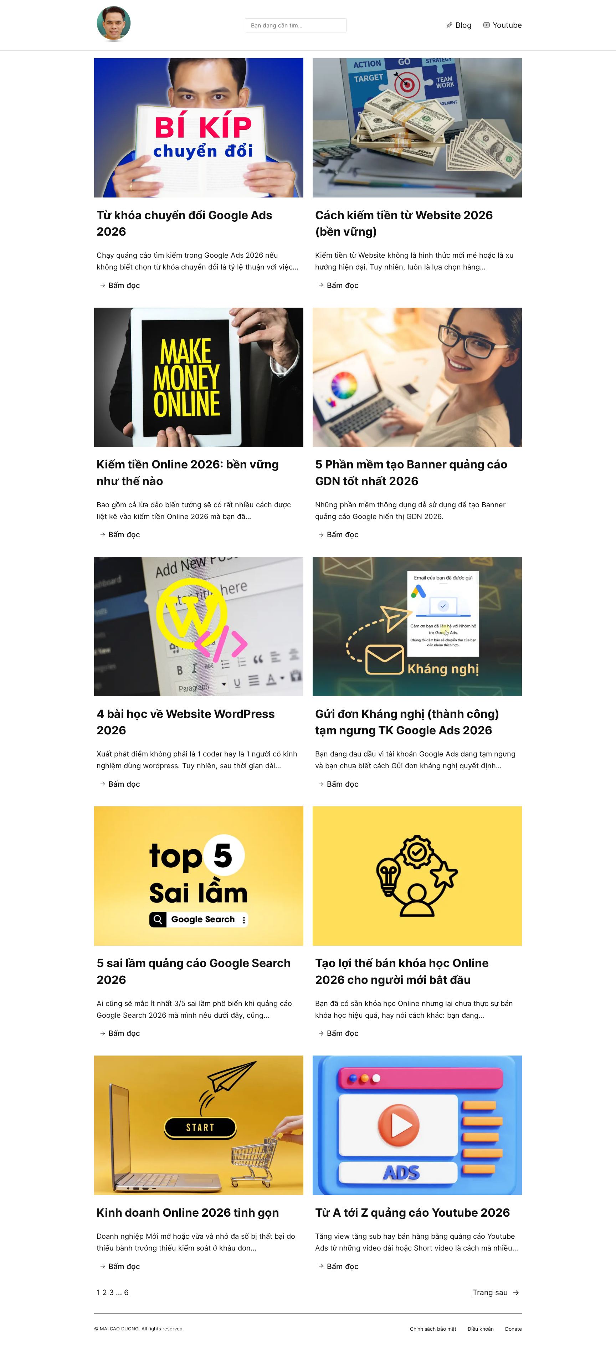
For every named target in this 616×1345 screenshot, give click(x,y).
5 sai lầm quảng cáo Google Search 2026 (194, 971)
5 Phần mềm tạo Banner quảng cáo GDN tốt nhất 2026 (411, 472)
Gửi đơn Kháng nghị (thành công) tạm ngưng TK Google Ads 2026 (407, 722)
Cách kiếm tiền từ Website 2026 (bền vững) (404, 223)
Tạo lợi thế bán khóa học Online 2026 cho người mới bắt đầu (402, 971)
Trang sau (496, 1292)
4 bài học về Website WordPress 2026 (186, 722)
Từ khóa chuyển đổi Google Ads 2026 (184, 223)
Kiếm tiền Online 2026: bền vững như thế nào (188, 472)
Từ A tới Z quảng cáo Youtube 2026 (412, 1213)
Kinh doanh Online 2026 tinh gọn (188, 1213)
